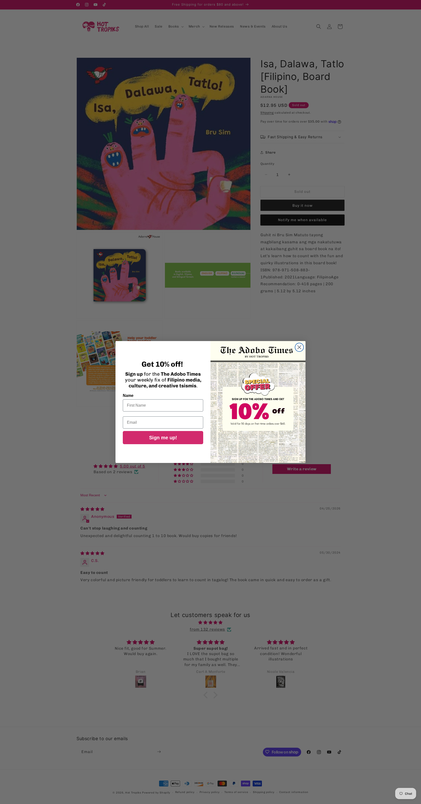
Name (128, 395)
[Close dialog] (299, 347)
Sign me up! (163, 437)
